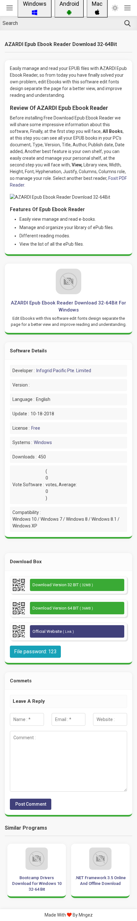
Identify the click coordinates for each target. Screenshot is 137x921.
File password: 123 (35, 652)
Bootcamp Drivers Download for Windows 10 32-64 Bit (36, 883)
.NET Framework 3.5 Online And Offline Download (100, 880)
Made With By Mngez (69, 914)
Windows (43, 442)
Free (35, 428)
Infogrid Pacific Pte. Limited (63, 370)
